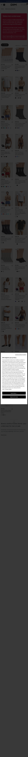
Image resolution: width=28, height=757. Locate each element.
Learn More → (14, 393)
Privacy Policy (8, 389)
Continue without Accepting (20, 354)
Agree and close (14, 397)
